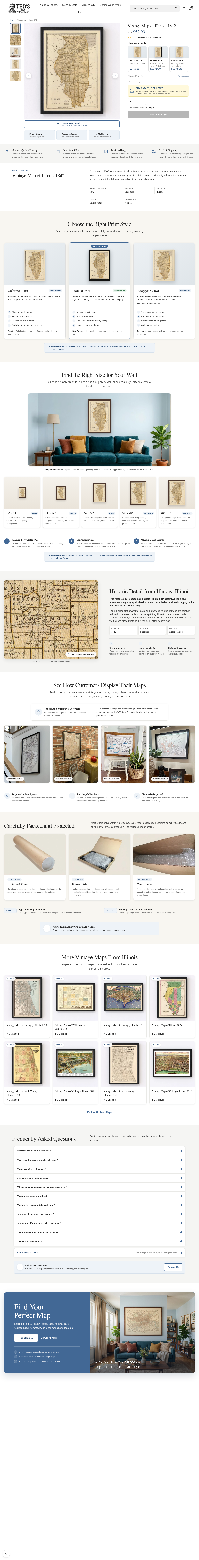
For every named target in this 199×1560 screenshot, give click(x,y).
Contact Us (173, 1267)
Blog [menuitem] (80, 12)
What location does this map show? (34, 1151)
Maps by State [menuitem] (69, 4)
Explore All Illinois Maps (99, 1112)
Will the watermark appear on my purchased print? (42, 1187)
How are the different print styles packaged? (39, 1223)
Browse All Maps (49, 1338)
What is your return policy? (30, 1241)
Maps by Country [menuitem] (49, 4)
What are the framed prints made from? (36, 1205)
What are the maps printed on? (32, 1196)
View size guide (183, 76)
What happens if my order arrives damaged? (39, 1232)
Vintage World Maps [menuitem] (110, 4)
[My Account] (184, 8)
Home (12, 20)
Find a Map (26, 1338)
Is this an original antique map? (32, 1178)
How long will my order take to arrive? (35, 1214)
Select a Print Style (158, 114)
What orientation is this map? (31, 1169)
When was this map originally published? (37, 1160)
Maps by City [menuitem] (88, 4)
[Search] (176, 8)
